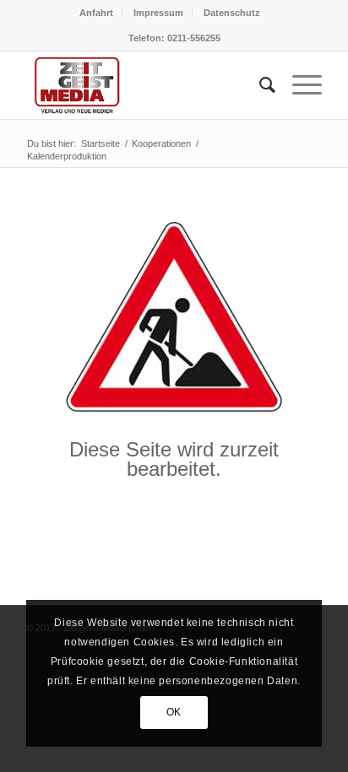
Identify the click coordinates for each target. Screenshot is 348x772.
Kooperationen (161, 143)
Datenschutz (232, 13)
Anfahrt (96, 13)
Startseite (100, 143)
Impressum (158, 13)
